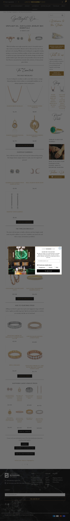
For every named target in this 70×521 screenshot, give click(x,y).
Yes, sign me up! (48, 271)
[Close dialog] (60, 248)
